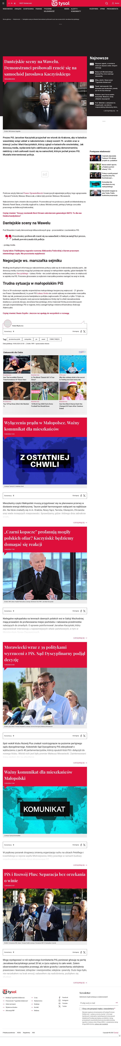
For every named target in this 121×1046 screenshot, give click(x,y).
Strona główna (7, 19)
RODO (19, 1033)
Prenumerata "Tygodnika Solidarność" (17, 1001)
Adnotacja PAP (10, 1011)
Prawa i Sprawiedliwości (33, 193)
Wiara (66, 9)
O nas (35, 998)
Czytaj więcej (109, 111)
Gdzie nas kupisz (11, 1004)
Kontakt (36, 1007)
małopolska (27, 339)
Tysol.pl (116, 1033)
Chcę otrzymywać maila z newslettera (98, 1008)
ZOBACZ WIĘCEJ (55, 339)
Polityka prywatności (9, 1033)
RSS (33, 1033)
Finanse (39, 9)
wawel (43, 339)
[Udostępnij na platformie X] (84, 331)
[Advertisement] (60, 39)
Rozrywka (94, 9)
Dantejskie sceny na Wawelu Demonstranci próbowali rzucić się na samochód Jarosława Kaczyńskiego (51, 19)
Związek (18, 9)
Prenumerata (112, 9)
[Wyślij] (116, 1003)
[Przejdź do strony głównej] (58, 3)
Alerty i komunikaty (76, 10)
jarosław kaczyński (14, 339)
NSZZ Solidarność (25, 3)
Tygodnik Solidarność (49, 10)
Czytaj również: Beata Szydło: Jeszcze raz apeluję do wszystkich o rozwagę (36, 313)
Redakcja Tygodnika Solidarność (15, 998)
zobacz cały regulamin (101, 1024)
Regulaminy (26, 1033)
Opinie (102, 9)
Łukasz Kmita (42, 293)
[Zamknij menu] (3, 3)
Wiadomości (8, 9)
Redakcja (36, 1004)
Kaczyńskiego (22, 273)
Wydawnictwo (38, 1001)
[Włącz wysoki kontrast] (15, 3)
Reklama (36, 1011)
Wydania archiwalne (11, 1007)
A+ (12, 3)
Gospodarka (28, 9)
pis (36, 339)
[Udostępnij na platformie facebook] (81, 331)
